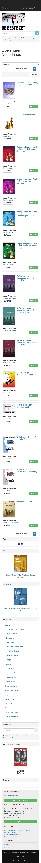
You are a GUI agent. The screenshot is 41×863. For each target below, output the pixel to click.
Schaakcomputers (11, 673)
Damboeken (9, 668)
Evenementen (10, 638)
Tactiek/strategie (11, 634)
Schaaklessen (8, 848)
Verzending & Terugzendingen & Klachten (18, 830)
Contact (6, 837)
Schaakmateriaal (10, 677)
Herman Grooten (8, 168)
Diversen (8, 664)
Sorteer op (33, 74)
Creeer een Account (11, 796)
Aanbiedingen (7, 584)
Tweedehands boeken (12, 712)
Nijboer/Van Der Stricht (10, 523)
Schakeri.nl (24, 861)
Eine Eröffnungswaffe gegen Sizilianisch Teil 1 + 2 (20, 608)
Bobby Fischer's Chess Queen (20, 769)
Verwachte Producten (12, 690)
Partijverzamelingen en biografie (16, 629)
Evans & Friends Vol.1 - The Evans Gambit (20, 575)
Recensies (20, 785)
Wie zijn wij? (8, 845)
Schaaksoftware (10, 682)
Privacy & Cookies (10, 832)
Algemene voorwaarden (12, 835)
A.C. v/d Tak (7, 419)
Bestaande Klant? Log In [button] (21, 800)
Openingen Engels (12, 651)
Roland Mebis (7, 136)
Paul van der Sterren (10, 298)
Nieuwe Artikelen (8, 551)
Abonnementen (10, 699)
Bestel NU (34, 106)
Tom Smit (6, 104)
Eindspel (8, 660)
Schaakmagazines (11, 686)
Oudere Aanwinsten (11, 717)
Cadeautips (8, 703)
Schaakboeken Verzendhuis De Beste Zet (19, 8)
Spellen (7, 708)
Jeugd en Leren (10, 695)
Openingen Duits (11, 655)
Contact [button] (21, 822)
